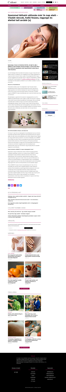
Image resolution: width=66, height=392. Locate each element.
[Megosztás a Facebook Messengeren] (12, 185)
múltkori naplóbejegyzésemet (28, 79)
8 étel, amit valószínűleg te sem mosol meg (15, 314)
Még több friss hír (24, 347)
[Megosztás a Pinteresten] (15, 185)
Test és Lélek (15, 278)
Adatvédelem (50, 375)
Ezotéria (31, 337)
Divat (31, 2)
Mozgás (14, 337)
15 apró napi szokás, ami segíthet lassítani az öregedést (31, 281)
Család (39, 2)
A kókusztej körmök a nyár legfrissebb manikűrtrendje (32, 255)
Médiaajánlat (50, 373)
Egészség (35, 2)
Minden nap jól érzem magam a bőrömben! (27, 8)
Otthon (43, 2)
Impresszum (50, 371)
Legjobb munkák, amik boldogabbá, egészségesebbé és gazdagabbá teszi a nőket (52, 97)
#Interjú (9, 5)
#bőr (9, 188)
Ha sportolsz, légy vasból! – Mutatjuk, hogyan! (19, 213)
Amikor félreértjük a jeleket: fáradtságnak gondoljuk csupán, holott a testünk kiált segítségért (24, 216)
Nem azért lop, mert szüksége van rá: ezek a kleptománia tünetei (31, 315)
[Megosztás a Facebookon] (9, 185)
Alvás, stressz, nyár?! (39, 8)
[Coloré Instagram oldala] (56, 2)
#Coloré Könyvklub (55, 5)
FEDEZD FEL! (11, 179)
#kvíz (19, 5)
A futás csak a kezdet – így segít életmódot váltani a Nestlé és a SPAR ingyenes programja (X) (52, 78)
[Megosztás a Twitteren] (21, 185)
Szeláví (22, 2)
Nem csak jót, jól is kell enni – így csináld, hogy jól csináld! (21, 211)
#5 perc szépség (30, 5)
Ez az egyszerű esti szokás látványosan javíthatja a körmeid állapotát (15, 256)
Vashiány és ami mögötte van (52, 10)
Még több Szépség (24, 288)
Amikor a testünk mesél (39, 10)
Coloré (9, 60)
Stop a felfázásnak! (52, 8)
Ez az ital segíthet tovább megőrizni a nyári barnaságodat (14, 281)
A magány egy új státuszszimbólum (51, 92)
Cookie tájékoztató (50, 377)
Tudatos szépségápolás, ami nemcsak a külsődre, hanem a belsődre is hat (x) (52, 72)
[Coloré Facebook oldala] (54, 2)
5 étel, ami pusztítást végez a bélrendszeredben (52, 87)
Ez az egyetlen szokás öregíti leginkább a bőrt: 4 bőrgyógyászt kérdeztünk (23, 203)
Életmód (27, 2)
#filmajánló (42, 5)
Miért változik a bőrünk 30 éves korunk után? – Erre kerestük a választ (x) (23, 200)
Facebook (50, 112)
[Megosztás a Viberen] (18, 185)
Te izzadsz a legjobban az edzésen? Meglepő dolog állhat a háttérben (14, 340)
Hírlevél (49, 2)
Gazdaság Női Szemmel (14, 8)
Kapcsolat (50, 379)
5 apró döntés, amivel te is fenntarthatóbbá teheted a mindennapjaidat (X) (52, 66)
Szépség (12, 12)
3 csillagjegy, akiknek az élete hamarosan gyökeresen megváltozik (33, 340)
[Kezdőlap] (12, 2)
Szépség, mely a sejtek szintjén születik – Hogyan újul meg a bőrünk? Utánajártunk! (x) (24, 197)
